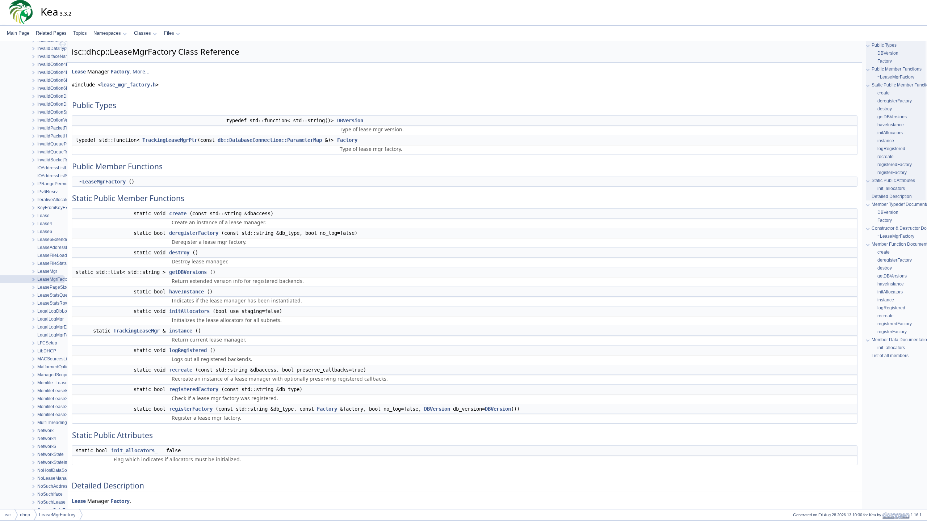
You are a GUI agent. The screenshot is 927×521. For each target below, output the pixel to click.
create (177, 213)
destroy (179, 252)
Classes (142, 33)
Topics (80, 33)
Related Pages (51, 33)
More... (141, 71)
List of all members (890, 355)
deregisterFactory (193, 233)
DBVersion (350, 120)
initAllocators (189, 311)
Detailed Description (892, 196)
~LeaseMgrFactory (102, 182)
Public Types (884, 45)
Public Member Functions (897, 69)
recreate (180, 370)
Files (169, 33)
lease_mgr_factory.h (128, 85)
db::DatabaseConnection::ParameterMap (270, 140)
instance (180, 331)
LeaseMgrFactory (57, 514)
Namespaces (107, 33)
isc (8, 514)
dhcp (25, 514)
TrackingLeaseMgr (136, 331)
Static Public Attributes (893, 180)
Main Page (18, 33)
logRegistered (188, 350)
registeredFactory (193, 389)
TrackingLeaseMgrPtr (169, 140)
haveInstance (186, 292)
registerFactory (191, 409)
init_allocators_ (134, 450)
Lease (79, 71)
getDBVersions (188, 272)
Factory (120, 71)
